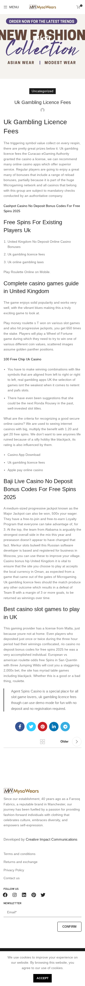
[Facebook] (5, 895)
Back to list (42, 741)
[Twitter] (43, 895)
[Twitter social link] (31, 726)
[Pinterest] (33, 895)
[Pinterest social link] (42, 726)
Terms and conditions (19, 854)
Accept (42, 978)
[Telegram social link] (65, 726)
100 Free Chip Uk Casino (22, 359)
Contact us (12, 878)
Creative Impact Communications (51, 839)
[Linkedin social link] (54, 726)
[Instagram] (14, 895)
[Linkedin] (24, 895)
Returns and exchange (21, 862)
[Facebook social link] (20, 726)
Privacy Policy (14, 870)
